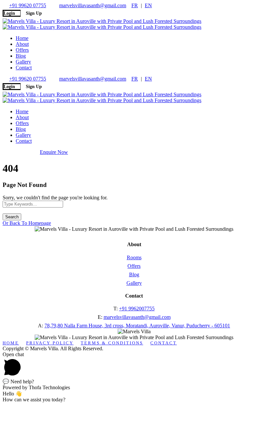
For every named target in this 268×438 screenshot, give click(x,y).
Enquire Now (54, 152)
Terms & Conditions (112, 342)
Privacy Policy (50, 342)
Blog (21, 56)
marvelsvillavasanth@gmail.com (92, 5)
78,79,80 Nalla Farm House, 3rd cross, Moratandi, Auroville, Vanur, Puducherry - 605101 (137, 325)
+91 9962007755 (137, 308)
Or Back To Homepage (27, 223)
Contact (24, 67)
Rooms (134, 257)
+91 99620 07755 (27, 5)
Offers (22, 50)
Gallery (23, 61)
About (22, 44)
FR (134, 5)
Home (22, 38)
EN (148, 5)
